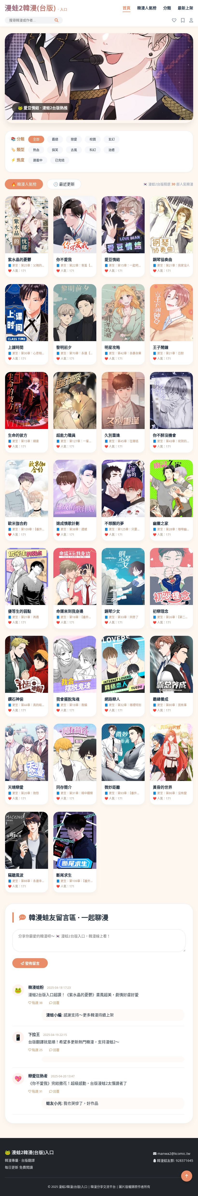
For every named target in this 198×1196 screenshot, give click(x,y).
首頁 (126, 8)
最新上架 (185, 8)
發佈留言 (32, 963)
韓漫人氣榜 (146, 8)
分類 (167, 8)
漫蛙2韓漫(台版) (36, 8)
